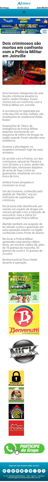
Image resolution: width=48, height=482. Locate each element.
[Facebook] (4, 471)
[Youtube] (17, 471)
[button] (24, 12)
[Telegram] (22, 471)
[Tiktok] (39, 471)
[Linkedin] (30, 471)
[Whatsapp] (26, 471)
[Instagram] (9, 471)
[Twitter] (13, 471)
